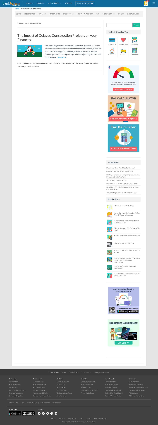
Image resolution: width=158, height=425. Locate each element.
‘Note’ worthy (108, 14)
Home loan (79, 63)
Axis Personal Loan (39, 387)
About (53, 418)
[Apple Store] (28, 415)
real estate (35, 66)
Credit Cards (29, 14)
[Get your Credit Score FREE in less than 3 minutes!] (123, 94)
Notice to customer (100, 418)
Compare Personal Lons (40, 390)
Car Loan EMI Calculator (137, 390)
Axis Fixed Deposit (111, 387)
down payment (66, 63)
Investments (53, 3)
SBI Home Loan (14, 382)
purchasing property (24, 66)
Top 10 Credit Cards (87, 393)
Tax (98, 14)
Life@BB (121, 14)
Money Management (85, 14)
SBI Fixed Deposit (110, 382)
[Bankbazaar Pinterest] (56, 413)
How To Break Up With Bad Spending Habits (122, 184)
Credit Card (112, 44)
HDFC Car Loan (62, 390)
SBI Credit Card (86, 387)
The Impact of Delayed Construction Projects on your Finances (57, 37)
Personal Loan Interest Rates (42, 396)
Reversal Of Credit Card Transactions (127, 236)
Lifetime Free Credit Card (89, 390)
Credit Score (68, 14)
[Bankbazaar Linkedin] (43, 413)
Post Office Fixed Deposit (113, 390)
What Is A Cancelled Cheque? (124, 205)
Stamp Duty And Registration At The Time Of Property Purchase (127, 214)
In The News (57, 403)
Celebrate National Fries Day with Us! (119, 171)
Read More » (62, 57)
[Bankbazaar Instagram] (51, 413)
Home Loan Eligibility (15, 396)
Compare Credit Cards (88, 382)
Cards (39, 3)
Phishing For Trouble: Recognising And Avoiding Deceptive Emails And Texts (122, 176)
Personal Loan (123, 44)
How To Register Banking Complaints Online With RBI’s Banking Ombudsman (127, 260)
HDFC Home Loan (14, 384)
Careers (61, 418)
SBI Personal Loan (38, 382)
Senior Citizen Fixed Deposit (114, 393)
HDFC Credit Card (87, 384)
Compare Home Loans (16, 393)
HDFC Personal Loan (39, 384)
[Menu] (154, 3)
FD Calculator (133, 393)
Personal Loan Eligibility (40, 393)
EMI (73, 63)
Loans (28, 3)
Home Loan (112, 55)
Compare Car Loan (63, 382)
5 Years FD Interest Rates (113, 396)
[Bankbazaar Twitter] (39, 413)
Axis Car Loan (61, 387)
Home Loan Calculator (136, 384)
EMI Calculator (133, 14)
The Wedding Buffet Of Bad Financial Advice (121, 193)
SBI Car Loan (61, 384)
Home (17, 9)
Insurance (42, 14)
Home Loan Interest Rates (17, 390)
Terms (88, 418)
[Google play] (15, 415)
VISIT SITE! (69, 3)
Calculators (134, 55)
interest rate (88, 63)
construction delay (54, 63)
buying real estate (41, 63)
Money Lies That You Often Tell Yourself (120, 168)
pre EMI (95, 63)
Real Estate (27, 63)
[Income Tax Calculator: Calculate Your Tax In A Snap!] (123, 153)
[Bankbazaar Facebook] (47, 413)
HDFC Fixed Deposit (111, 384)
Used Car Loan (61, 396)
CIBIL (17, 403)
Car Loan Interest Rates (64, 393)
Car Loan (123, 55)
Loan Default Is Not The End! (124, 243)
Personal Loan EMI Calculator (138, 387)
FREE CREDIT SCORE (85, 3)
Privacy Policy (91, 422)
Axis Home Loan (14, 387)
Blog (80, 418)
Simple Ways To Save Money (116, 180)
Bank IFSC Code (32, 403)
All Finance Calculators (136, 396)
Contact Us (72, 418)
